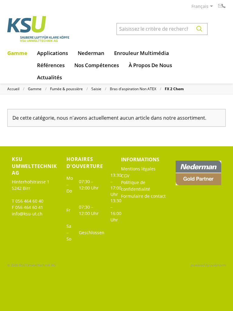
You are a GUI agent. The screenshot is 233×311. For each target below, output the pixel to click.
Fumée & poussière (66, 88)
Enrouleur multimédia (141, 53)
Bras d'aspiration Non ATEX (133, 88)
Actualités (49, 77)
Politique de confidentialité (135, 185)
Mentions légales (138, 169)
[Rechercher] (199, 29)
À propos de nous (150, 65)
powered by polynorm (208, 265)
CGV (125, 176)
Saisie (96, 88)
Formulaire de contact (143, 196)
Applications (52, 53)
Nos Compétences (96, 65)
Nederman (91, 53)
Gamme (17, 53)
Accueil (13, 88)
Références (51, 65)
